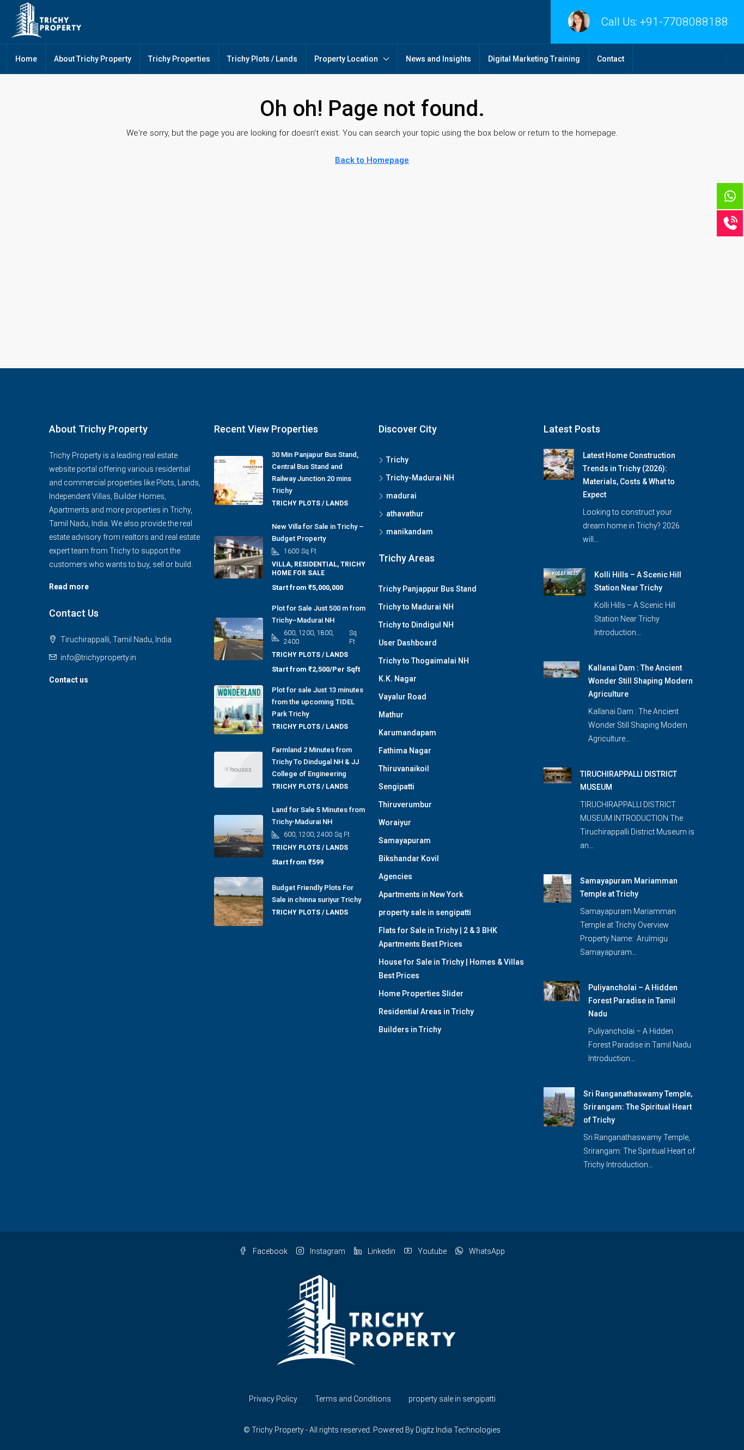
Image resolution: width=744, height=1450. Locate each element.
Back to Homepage (372, 160)
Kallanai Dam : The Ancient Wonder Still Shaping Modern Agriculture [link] (640, 680)
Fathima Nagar (405, 750)
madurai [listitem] (401, 495)
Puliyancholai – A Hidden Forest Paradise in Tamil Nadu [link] (633, 1000)
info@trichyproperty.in (98, 657)
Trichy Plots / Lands (262, 58)
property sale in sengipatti (425, 912)
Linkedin (380, 1251)
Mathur (391, 714)
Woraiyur (395, 822)
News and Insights (438, 58)
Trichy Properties (179, 58)
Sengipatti (396, 786)
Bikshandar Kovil (409, 858)
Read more (69, 586)
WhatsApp (486, 1251)
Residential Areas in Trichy (426, 1011)
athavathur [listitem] (405, 513)
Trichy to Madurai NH (416, 606)
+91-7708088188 (684, 21)
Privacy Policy (273, 1398)
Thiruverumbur (405, 804)
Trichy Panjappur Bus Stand (428, 588)
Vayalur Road (402, 696)
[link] (559, 463)
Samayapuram (405, 840)
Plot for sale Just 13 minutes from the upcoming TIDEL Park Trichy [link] (317, 702)
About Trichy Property (92, 58)
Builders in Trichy (410, 1029)
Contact (610, 58)
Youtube (431, 1251)
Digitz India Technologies (458, 1429)
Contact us (68, 679)
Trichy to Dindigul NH (416, 624)
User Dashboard (408, 642)
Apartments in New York (421, 894)
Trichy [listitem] (397, 459)
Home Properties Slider (421, 993)
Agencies (395, 876)
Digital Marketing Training (534, 58)
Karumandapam (407, 732)
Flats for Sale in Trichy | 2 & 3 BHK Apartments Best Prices (438, 937)
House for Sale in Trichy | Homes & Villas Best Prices (451, 969)
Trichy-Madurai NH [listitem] (420, 477)
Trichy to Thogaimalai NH (424, 660)
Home (26, 58)
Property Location (346, 58)
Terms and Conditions (353, 1398)
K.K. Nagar (398, 678)
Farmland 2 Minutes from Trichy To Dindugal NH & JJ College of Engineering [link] (315, 762)
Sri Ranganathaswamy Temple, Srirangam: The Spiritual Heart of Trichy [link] (637, 1106)
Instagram (326, 1251)
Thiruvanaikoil (404, 768)
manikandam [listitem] (409, 531)
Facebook (269, 1251)
